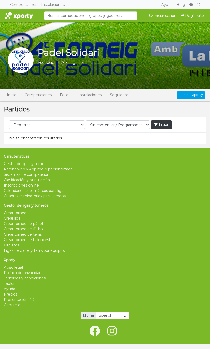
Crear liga (12, 218)
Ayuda (167, 4)
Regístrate (194, 15)
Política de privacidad (22, 272)
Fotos (65, 95)
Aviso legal (13, 267)
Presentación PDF (20, 299)
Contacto (12, 305)
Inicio (11, 95)
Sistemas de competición (26, 174)
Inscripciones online (21, 185)
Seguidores (120, 95)
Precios (10, 294)
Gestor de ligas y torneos (26, 163)
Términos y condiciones (25, 278)
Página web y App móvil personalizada (38, 169)
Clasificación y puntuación (27, 180)
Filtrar (163, 124)
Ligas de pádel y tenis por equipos (34, 250)
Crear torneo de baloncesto (28, 239)
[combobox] (90, 15)
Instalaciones (53, 4)
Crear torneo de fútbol (24, 229)
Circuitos (11, 245)
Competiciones (23, 4)
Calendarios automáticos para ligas (34, 190)
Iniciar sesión (164, 15)
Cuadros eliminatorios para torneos (35, 196)
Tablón (10, 283)
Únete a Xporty (191, 95)
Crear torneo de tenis (23, 234)
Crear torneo (15, 213)
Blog (181, 4)
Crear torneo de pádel (23, 223)
